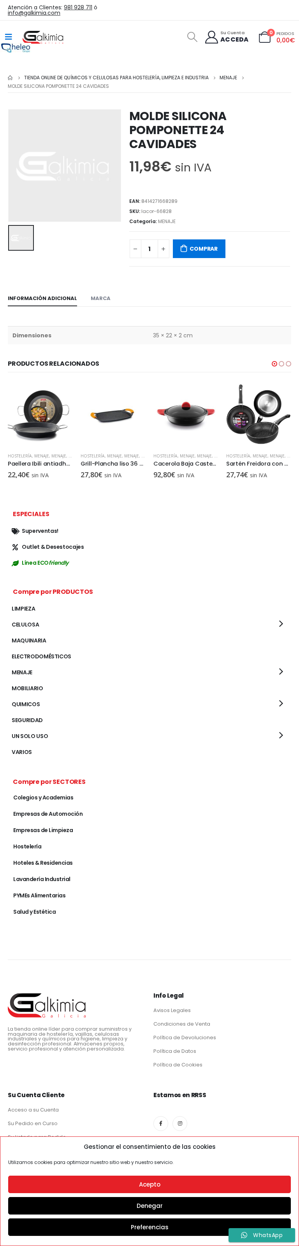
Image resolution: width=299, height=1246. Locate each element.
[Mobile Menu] (8, 37)
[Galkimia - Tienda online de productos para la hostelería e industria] (43, 37)
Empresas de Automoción (48, 814)
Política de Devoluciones (184, 1037)
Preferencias (150, 1227)
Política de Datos (174, 1051)
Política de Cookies (177, 1064)
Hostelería (20, 456)
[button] (274, 363)
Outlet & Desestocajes (53, 547)
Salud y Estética (34, 912)
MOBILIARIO (27, 688)
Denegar (150, 1206)
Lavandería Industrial (41, 879)
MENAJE (167, 221)
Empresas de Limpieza (43, 830)
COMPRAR (204, 249)
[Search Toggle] (192, 37)
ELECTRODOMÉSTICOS (41, 656)
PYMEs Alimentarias (39, 895)
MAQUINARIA (29, 640)
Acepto (149, 1184)
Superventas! (40, 531)
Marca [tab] (101, 298)
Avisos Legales (172, 1010)
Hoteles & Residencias (43, 863)
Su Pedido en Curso (33, 1123)
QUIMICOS (26, 704)
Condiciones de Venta (181, 1024)
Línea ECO (45, 563)
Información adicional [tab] (42, 298)
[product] (40, 414)
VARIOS (22, 752)
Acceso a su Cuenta (33, 1109)
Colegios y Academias (43, 797)
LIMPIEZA (23, 609)
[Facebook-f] (160, 1123)
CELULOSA (25, 624)
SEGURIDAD (27, 720)
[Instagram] (179, 1123)
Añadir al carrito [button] (60, 394)
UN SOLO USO (30, 736)
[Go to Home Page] (10, 77)
